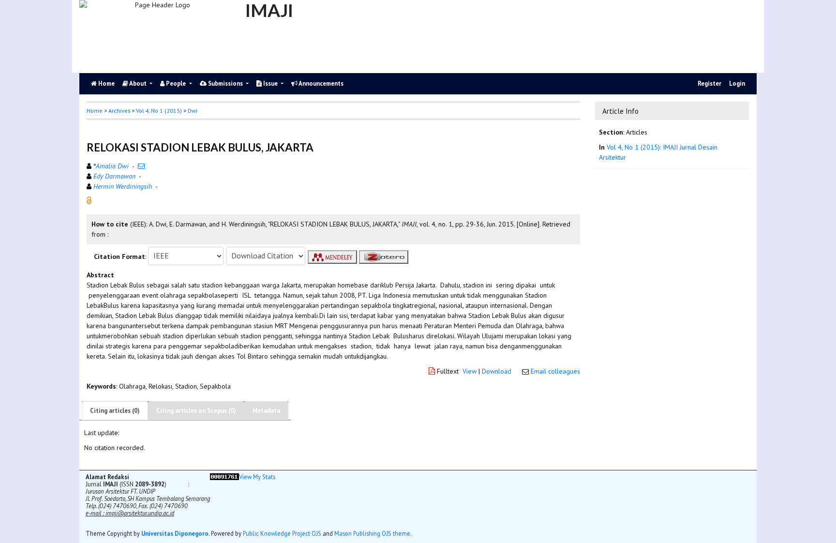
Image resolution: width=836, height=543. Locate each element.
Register (709, 83)
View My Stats (257, 477)
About (138, 83)
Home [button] (95, 110)
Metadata (266, 411)
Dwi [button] (192, 110)
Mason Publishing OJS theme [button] (372, 533)
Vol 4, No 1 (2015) (159, 110)
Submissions (225, 83)
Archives (119, 110)
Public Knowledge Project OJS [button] (282, 533)
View (470, 371)
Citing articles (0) (115, 411)
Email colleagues (555, 371)
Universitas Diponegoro (175, 533)
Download (496, 371)
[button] (89, 199)
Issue (270, 83)
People (175, 83)
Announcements (320, 83)
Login (737, 83)
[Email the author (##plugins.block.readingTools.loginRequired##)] (141, 166)
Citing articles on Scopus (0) (196, 411)
